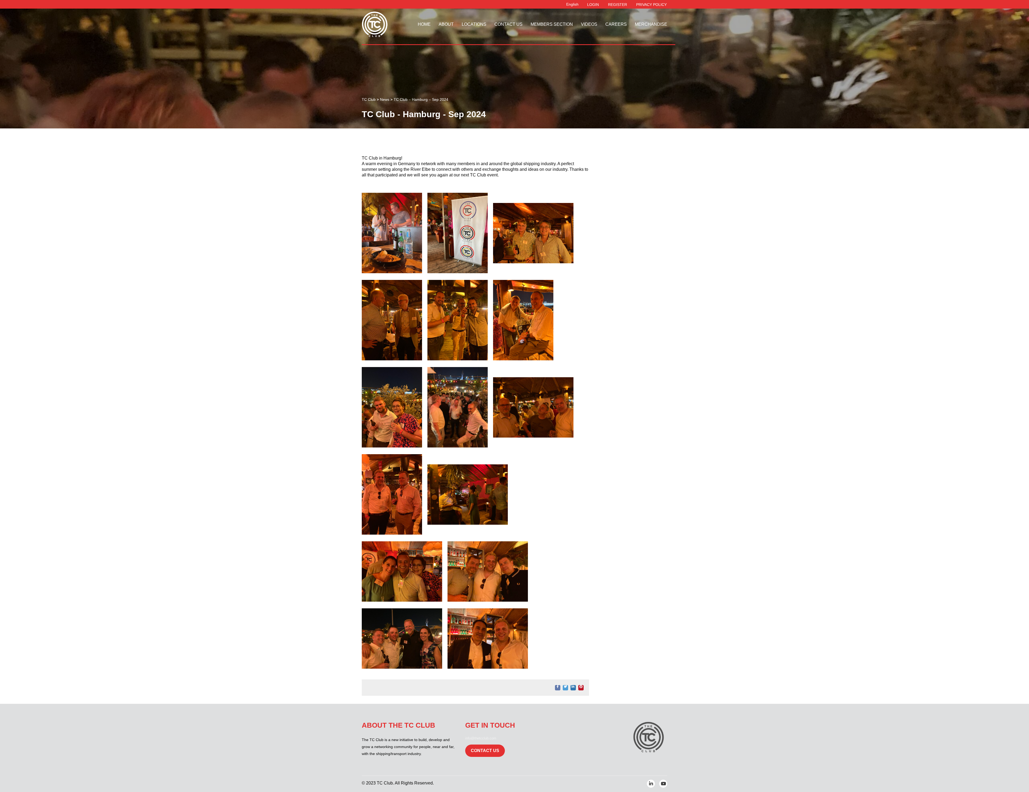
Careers (616, 24)
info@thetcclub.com (480, 738)
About (446, 24)
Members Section (552, 24)
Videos (589, 24)
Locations (474, 24)
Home (424, 24)
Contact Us (508, 24)
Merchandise (651, 24)
